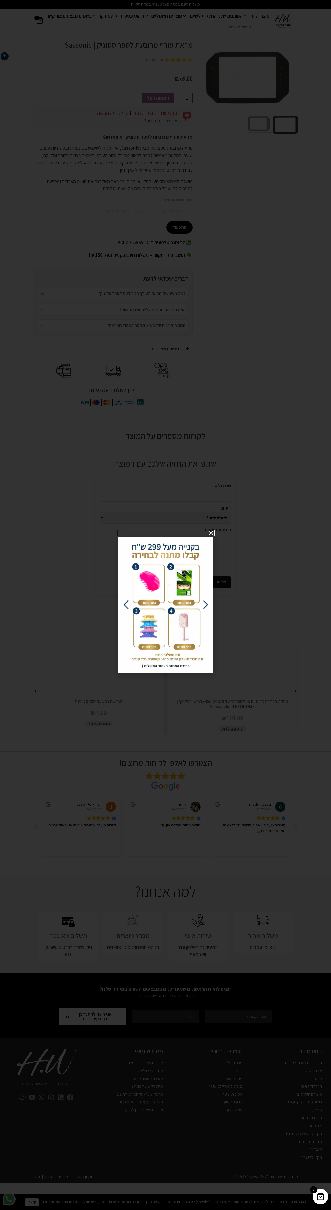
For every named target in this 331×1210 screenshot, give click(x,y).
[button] (166, 533)
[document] (165, 605)
